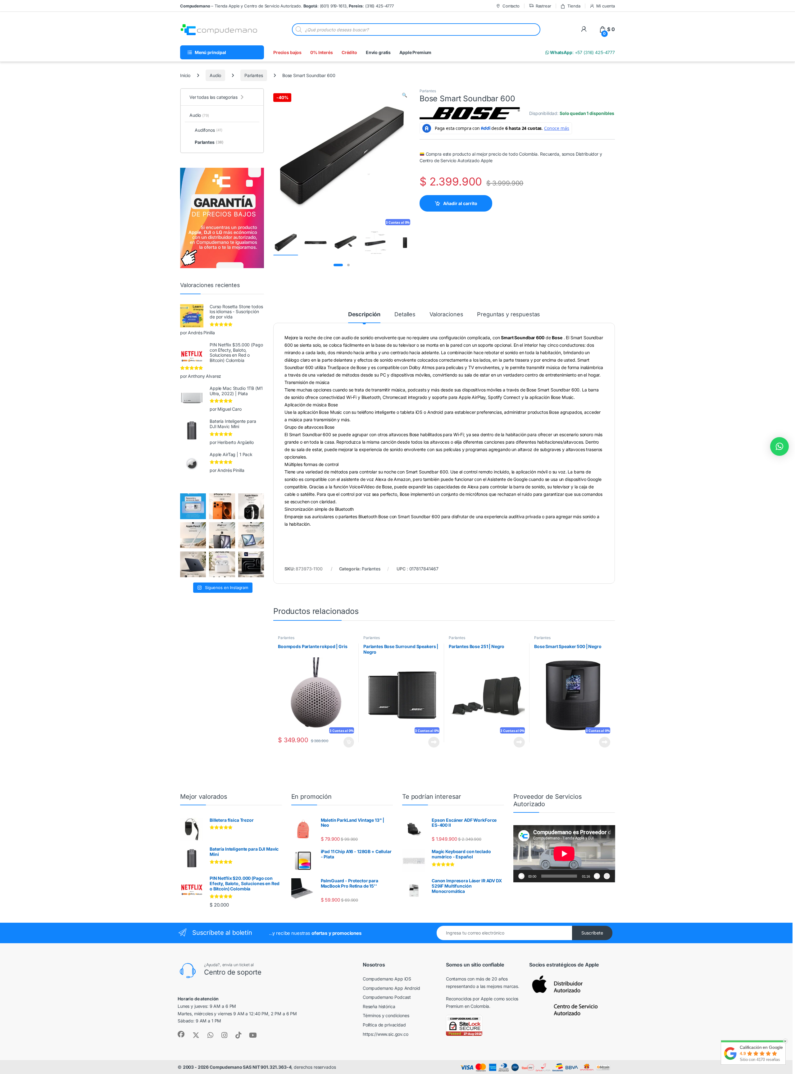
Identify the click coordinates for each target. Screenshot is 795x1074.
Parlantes (253, 75)
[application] (564, 853)
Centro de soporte (232, 972)
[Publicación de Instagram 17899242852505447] (193, 564)
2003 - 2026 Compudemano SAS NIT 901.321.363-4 (237, 1067)
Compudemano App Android (391, 988)
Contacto (511, 5)
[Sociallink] (181, 1034)
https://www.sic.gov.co (385, 1034)
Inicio (185, 75)
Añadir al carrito (460, 203)
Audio (215, 75)
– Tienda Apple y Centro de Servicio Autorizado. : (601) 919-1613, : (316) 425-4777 (287, 5)
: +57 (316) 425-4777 (582, 52)
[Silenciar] (597, 876)
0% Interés (321, 52)
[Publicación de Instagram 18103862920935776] (251, 506)
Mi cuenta (605, 5)
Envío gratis (378, 52)
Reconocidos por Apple (469, 998)
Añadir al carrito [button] (347, 742)
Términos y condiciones (386, 1015)
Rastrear (543, 5)
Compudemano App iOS (387, 978)
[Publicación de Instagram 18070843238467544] (222, 506)
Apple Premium (415, 52)
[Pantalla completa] (607, 876)
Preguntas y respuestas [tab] (508, 315)
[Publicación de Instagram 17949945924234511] (193, 535)
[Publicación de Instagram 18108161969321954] (222, 535)
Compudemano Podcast (387, 997)
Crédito (349, 52)
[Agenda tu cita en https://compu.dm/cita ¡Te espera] (193, 506)
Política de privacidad (384, 1024)
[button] (404, 95)
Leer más (433, 742)
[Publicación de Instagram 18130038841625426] (251, 564)
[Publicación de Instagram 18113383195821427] (222, 564)
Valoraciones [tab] (446, 315)
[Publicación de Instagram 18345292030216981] (251, 535)
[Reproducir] (521, 876)
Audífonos (208, 130)
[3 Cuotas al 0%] (285, 242)
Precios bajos (287, 52)
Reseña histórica (379, 1006)
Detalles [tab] (405, 315)
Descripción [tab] (364, 315)
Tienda (573, 5)
